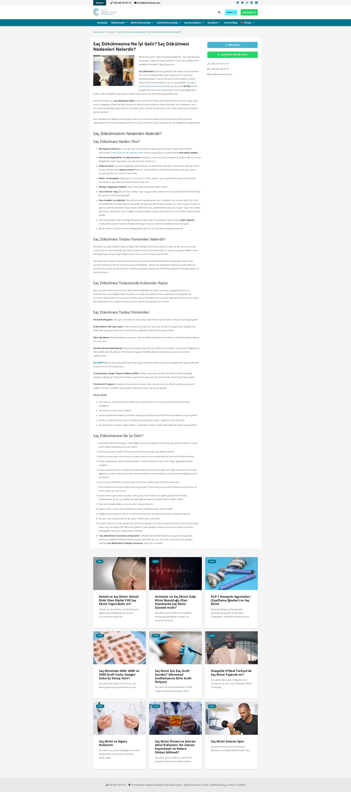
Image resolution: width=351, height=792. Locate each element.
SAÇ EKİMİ (98, 362)
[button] (104, 2)
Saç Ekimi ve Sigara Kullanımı (113, 743)
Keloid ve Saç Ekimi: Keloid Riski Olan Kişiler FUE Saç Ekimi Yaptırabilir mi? (118, 600)
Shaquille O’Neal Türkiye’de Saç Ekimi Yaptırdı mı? (231, 673)
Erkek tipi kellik (118, 152)
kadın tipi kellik (136, 152)
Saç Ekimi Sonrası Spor (227, 741)
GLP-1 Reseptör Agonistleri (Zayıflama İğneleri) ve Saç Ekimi (230, 600)
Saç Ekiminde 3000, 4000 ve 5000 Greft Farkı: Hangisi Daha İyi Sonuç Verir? (119, 674)
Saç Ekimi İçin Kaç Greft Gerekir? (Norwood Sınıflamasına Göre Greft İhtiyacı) (173, 676)
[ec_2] (105, 12)
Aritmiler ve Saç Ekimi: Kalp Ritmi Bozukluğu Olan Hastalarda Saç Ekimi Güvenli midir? (175, 602)
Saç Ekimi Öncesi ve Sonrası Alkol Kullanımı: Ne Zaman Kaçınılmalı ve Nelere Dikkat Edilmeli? (175, 747)
